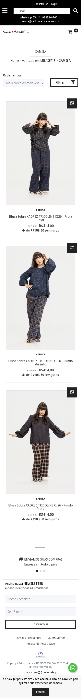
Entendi (40, 691)
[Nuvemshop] (40, 673)
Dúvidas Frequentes (28, 638)
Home (14, 61)
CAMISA (40, 210)
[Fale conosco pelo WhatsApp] (72, 667)
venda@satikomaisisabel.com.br (40, 21)
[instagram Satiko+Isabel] (40, 542)
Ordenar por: (12, 75)
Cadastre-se (41, 4)
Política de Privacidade (40, 644)
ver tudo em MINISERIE (38, 61)
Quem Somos (56, 638)
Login (54, 4)
